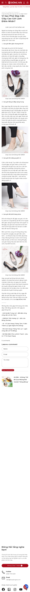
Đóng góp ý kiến (13, 565)
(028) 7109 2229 (10, 574)
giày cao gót (19, 60)
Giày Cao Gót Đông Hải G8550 (15, 98)
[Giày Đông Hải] (15, 2)
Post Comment (8, 370)
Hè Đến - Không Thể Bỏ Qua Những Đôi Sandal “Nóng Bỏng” (21, 379)
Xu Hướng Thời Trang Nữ (12, 12)
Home (3, 12)
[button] (6, 3)
